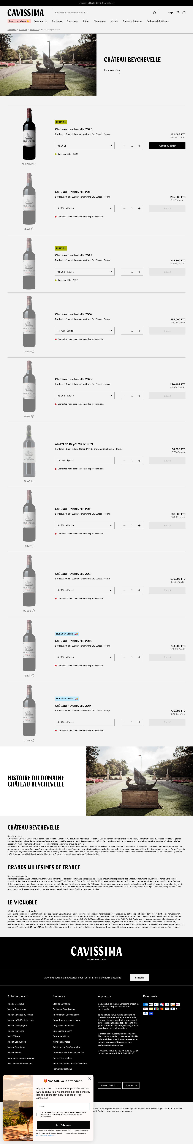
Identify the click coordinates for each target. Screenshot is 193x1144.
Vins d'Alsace (14, 1036)
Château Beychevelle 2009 (74, 314)
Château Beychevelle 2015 (73, 706)
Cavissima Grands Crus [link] (64, 1009)
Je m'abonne (63, 1125)
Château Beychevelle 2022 (73, 379)
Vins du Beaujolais (16, 1047)
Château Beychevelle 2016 (73, 641)
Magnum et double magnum (21, 1058)
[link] (178, 13)
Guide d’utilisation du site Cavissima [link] (70, 1063)
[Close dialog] (89, 1078)
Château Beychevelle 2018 (73, 509)
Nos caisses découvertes (20, 1063)
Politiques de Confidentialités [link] (67, 1047)
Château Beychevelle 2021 (73, 574)
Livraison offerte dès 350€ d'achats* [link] (96, 3)
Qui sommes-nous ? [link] (62, 1031)
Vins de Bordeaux (16, 1004)
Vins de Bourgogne (17, 1009)
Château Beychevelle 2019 (73, 192)
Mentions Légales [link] (61, 1042)
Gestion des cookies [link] (62, 1058)
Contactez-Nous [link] (61, 1036)
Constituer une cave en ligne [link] (67, 1020)
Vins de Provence (16, 1031)
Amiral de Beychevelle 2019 (74, 444)
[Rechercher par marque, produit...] (154, 12)
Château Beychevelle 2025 (73, 129)
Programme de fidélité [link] (63, 1025)
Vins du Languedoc (17, 1042)
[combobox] (105, 12)
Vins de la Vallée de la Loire (21, 1020)
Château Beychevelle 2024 (73, 255)
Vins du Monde (15, 1052)
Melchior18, (103, 1036)
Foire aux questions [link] (62, 1069)
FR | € (170, 12)
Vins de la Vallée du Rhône (20, 1015)
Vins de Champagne (17, 1025)
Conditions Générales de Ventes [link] (68, 1052)
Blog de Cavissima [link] (61, 1004)
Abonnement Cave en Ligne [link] (66, 1015)
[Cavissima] (26, 12)
